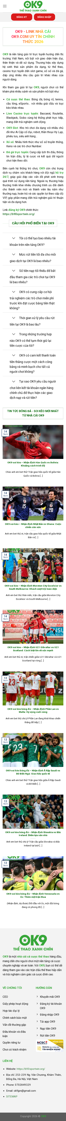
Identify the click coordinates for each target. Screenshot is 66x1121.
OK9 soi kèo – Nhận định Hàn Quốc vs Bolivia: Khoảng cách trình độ (33, 464)
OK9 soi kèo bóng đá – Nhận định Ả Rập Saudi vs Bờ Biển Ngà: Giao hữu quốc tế (33, 772)
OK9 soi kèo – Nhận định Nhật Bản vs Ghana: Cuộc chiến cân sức (33, 526)
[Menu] (5, 6)
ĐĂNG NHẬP (44, 17)
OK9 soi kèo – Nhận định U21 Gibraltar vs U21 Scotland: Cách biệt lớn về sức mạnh (33, 649)
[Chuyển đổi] (14, 238)
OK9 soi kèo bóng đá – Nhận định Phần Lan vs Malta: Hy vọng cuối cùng (33, 710)
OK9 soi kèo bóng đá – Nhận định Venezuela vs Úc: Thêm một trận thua (33, 895)
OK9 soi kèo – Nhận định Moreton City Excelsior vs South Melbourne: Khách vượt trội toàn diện (33, 587)
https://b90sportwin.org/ (19, 214)
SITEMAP (11, 1096)
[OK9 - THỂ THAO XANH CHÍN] (33, 6)
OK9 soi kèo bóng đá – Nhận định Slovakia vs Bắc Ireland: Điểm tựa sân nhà (33, 834)
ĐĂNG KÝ (22, 17)
